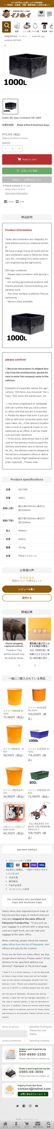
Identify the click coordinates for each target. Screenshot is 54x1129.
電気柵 (44, 31)
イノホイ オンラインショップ (29, 1119)
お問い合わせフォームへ (32, 1094)
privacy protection (11, 1040)
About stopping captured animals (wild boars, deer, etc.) (14, 647)
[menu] (49, 13)
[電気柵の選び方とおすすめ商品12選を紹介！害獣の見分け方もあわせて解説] (39, 629)
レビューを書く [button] (27, 589)
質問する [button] (27, 597)
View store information (16, 193)
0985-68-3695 (31, 1072)
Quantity (6, 143)
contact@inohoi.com (34, 1089)
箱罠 (17, 31)
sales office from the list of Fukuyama (22, 944)
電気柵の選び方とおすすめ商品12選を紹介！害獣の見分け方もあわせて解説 (39, 647)
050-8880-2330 (32, 1054)
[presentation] (19, 665)
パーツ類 (35, 31)
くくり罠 (26, 31)
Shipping (5, 138)
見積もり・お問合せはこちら (27, 179)
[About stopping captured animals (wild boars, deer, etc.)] (14, 629)
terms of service (10, 1026)
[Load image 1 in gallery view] (10, 106)
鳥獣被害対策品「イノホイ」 (16, 36)
